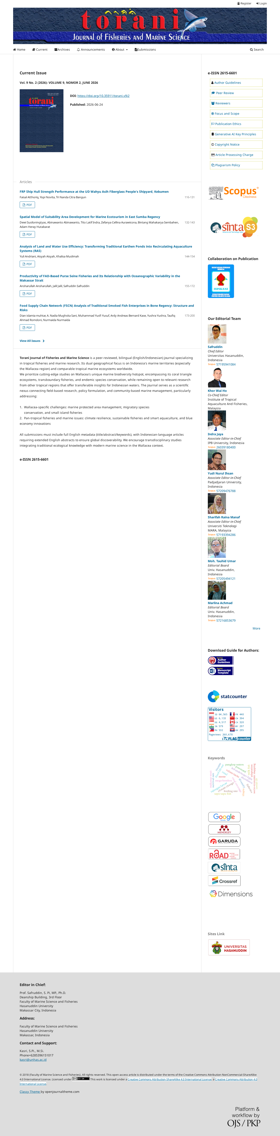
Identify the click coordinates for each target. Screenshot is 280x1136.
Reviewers (222, 103)
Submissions (146, 49)
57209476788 (226, 491)
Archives (64, 49)
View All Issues (30, 341)
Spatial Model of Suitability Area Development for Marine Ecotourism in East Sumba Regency (90, 217)
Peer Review (225, 93)
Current (41, 49)
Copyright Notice (227, 144)
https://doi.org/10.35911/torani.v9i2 (103, 96)
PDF (29, 205)
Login (263, 3)
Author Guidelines (227, 82)
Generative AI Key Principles (235, 134)
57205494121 (226, 578)
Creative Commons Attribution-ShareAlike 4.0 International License (170, 1079)
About (120, 49)
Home (20, 49)
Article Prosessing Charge (234, 155)
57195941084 (226, 364)
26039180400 (226, 447)
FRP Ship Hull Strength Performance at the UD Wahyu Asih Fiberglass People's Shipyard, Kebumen (94, 191)
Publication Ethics (228, 124)
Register (245, 3)
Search (258, 49)
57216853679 (226, 620)
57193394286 (226, 535)
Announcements (92, 49)
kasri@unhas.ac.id (33, 1060)
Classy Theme (30, 1092)
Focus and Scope (227, 113)
